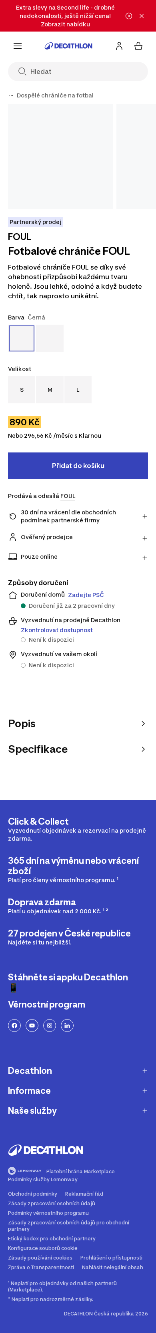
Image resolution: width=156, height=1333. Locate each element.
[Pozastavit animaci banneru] (128, 16)
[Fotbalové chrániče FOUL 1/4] (60, 156)
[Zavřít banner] (141, 16)
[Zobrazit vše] (11, 95)
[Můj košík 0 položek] (138, 46)
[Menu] (17, 46)
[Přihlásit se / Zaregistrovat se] (119, 46)
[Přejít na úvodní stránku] (68, 46)
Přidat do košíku (78, 466)
